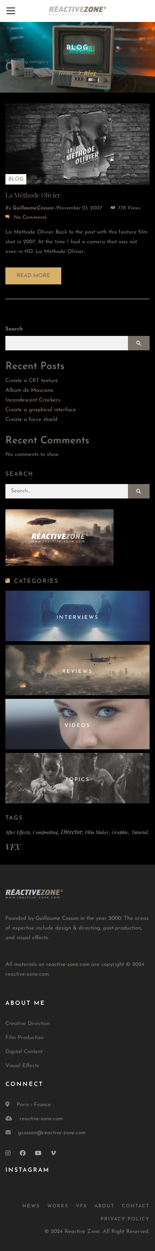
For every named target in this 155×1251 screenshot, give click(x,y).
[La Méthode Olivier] (77, 144)
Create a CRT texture (31, 380)
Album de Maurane (29, 390)
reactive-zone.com (67, 964)
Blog (15, 179)
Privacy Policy (125, 1219)
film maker (97, 832)
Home (66, 72)
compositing (45, 832)
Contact (136, 1206)
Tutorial (139, 832)
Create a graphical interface (40, 410)
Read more (33, 276)
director (71, 831)
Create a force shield (31, 419)
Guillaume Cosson (57, 918)
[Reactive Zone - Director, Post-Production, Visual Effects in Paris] (77, 10)
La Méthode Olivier (33, 195)
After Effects (17, 832)
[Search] (139, 491)
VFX (12, 846)
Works (57, 1206)
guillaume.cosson (33, 208)
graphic (120, 832)
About (104, 1206)
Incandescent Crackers (32, 400)
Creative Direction (27, 1023)
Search (14, 329)
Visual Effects (22, 1066)
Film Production (24, 1038)
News (31, 1206)
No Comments (30, 217)
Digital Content (24, 1052)
